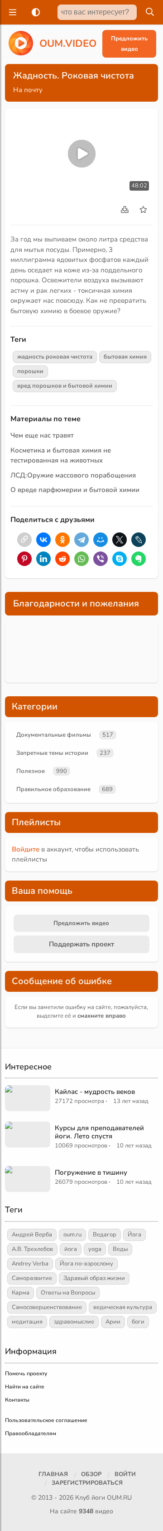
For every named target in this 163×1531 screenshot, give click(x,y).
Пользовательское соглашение (46, 1420)
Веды (120, 1249)
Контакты (17, 1399)
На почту (28, 89)
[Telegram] (81, 539)
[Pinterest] (24, 558)
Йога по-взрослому (86, 1264)
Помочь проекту (26, 1373)
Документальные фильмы (53, 735)
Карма (20, 1293)
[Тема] (34, 12)
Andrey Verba (30, 1264)
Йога (134, 1235)
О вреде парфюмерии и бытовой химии (74, 489)
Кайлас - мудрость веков (95, 1091)
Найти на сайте (24, 1386)
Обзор (91, 1474)
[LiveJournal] (138, 539)
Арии (112, 1322)
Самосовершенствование (47, 1307)
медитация (27, 1322)
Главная (53, 1474)
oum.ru (72, 1235)
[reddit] (62, 558)
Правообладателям (30, 1433)
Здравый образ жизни (94, 1278)
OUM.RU (119, 1497)
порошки (30, 371)
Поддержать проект (81, 944)
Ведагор (104, 1235)
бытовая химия (125, 357)
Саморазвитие (32, 1278)
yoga (94, 1249)
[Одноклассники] (62, 539)
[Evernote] (138, 558)
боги (138, 1322)
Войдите (25, 849)
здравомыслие (74, 1322)
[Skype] (119, 558)
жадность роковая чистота (54, 357)
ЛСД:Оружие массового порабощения (73, 475)
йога (70, 1249)
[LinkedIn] (43, 558)
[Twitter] (119, 539)
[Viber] (100, 558)
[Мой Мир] (100, 539)
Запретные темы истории (52, 753)
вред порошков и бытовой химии (64, 386)
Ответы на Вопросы (68, 1293)
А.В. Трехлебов (32, 1249)
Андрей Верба (32, 1235)
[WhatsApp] (81, 558)
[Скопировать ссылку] (24, 539)
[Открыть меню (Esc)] (11, 12)
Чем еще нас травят (42, 435)
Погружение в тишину (91, 1172)
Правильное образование (53, 789)
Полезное (30, 771)
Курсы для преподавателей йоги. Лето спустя (99, 1132)
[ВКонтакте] (43, 539)
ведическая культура (122, 1307)
